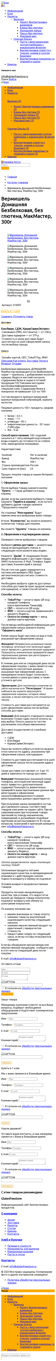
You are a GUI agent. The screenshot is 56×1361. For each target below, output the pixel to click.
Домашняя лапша (30, 30)
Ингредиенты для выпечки (23, 1248)
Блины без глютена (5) (27, 112)
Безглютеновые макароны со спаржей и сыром (37, 60)
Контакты (13, 1233)
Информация (15, 10)
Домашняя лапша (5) (26, 115)
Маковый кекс (28, 36)
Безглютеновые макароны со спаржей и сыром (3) (31, 152)
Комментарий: (9, 1040)
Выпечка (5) (14, 101)
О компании (9, 1213)
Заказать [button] (6, 1063)
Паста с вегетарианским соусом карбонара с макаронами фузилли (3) (34, 137)
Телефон (7, 1024)
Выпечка (19, 19)
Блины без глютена (31, 27)
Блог (10, 13)
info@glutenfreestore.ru (14, 76)
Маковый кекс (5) (24, 120)
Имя (4, 1018)
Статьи (11, 1228)
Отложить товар (23, 316)
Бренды (12, 64)
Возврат (6, 363)
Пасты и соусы (16, 1254)
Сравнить (6, 316)
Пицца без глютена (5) (27, 117)
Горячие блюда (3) (18, 128)
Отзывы (16, 363)
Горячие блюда (23, 39)
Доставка (32, 360)
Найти (5, 168)
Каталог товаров (17, 182)
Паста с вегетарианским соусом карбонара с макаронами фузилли (34, 44)
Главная (12, 176)
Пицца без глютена (31, 33)
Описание (7, 360)
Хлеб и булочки (11, 1239)
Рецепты (12, 16)
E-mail (5, 1030)
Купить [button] (5, 1123)
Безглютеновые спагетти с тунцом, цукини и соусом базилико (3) (29, 145)
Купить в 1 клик (10, 311)
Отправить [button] (7, 994)
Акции (11, 1219)
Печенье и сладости (19, 1246)
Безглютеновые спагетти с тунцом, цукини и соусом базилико (35, 53)
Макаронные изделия (20, 1251)
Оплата (43, 360)
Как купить (19, 360)
